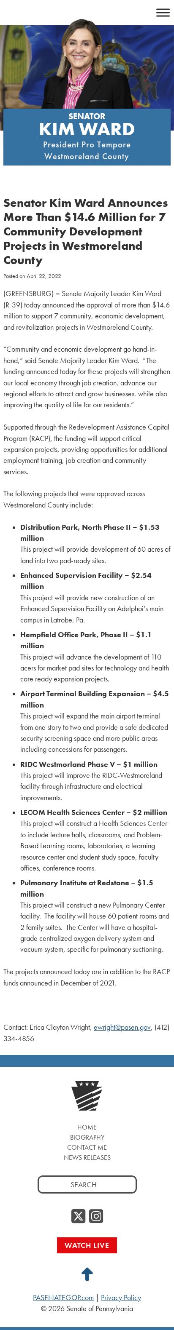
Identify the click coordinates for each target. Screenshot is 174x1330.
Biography (87, 1137)
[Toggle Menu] (163, 12)
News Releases (87, 1157)
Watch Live (87, 1245)
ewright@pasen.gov (122, 1027)
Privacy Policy (121, 1297)
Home (87, 1127)
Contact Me (87, 1147)
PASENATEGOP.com (63, 1297)
